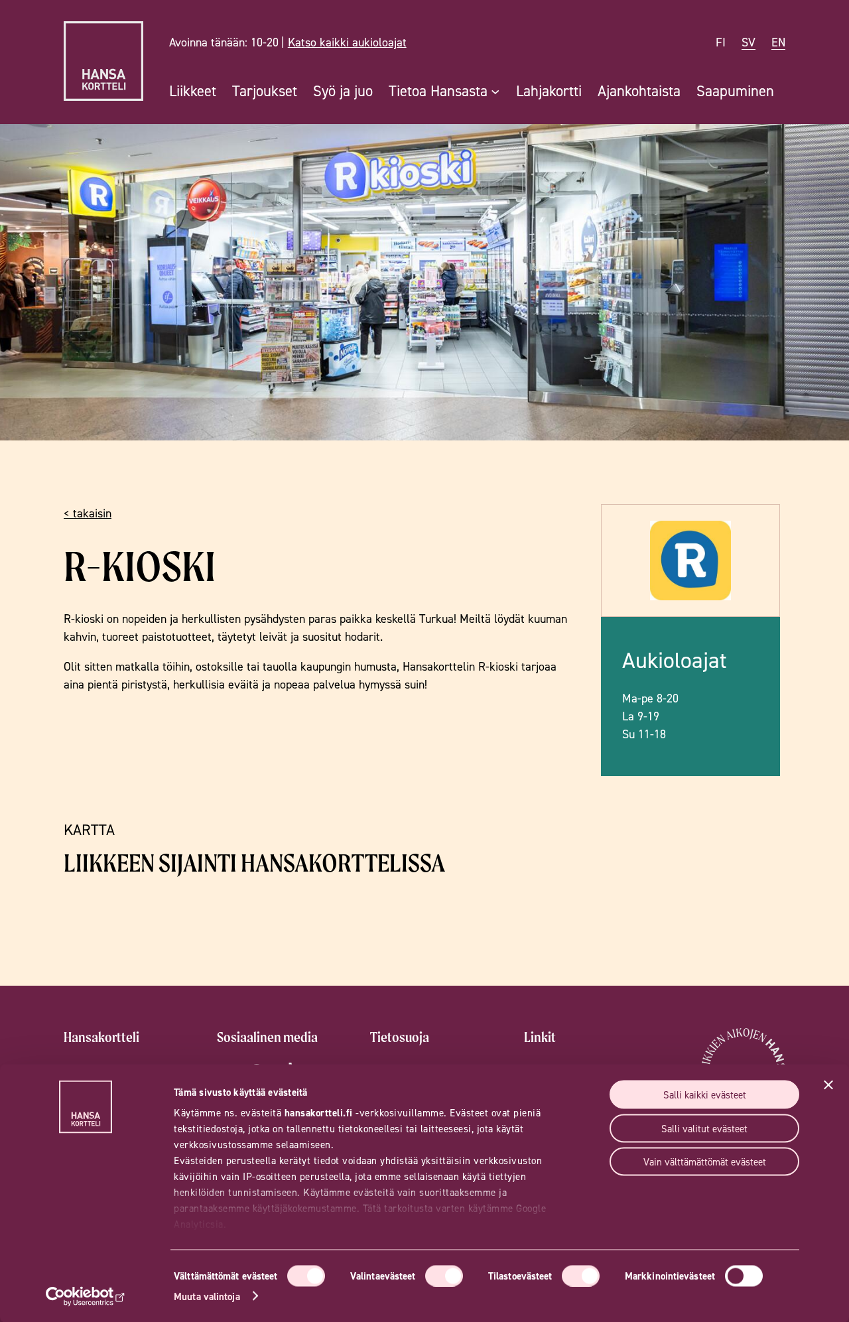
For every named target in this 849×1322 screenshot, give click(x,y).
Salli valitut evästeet (704, 1128)
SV (748, 42)
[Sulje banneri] (828, 1085)
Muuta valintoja (207, 1295)
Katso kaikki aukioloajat (347, 42)
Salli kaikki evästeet (704, 1095)
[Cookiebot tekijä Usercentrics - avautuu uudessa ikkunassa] (86, 1296)
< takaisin (87, 513)
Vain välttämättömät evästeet (704, 1162)
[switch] (444, 1275)
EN (778, 42)
